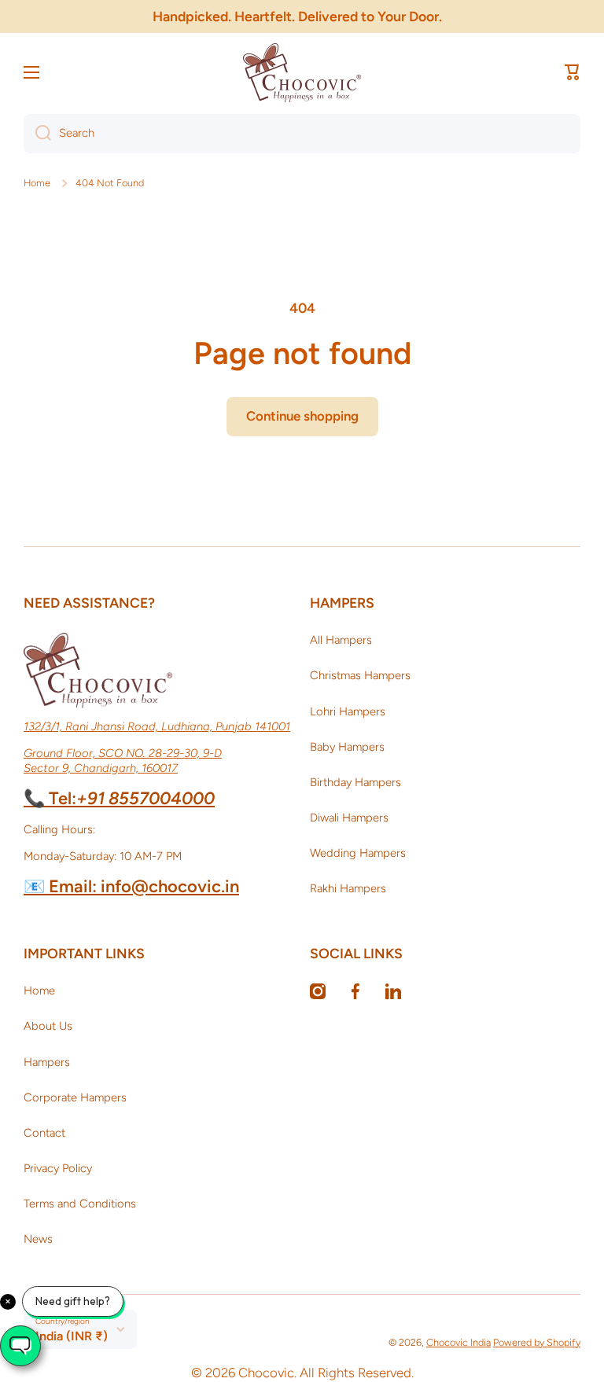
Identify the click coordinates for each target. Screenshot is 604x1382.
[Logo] (302, 72)
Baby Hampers (347, 747)
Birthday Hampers (355, 782)
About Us (48, 1026)
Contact (44, 1133)
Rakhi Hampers (348, 888)
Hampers (47, 1062)
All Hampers (341, 640)
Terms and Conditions (80, 1203)
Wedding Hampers (358, 853)
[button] (572, 72)
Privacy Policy (58, 1168)
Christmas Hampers (360, 675)
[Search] (37, 133)
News (38, 1239)
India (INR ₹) (71, 1336)
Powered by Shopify (536, 1342)
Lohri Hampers (347, 711)
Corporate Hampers (75, 1097)
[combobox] (302, 133)
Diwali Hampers (349, 817)
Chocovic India (458, 1342)
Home (37, 183)
